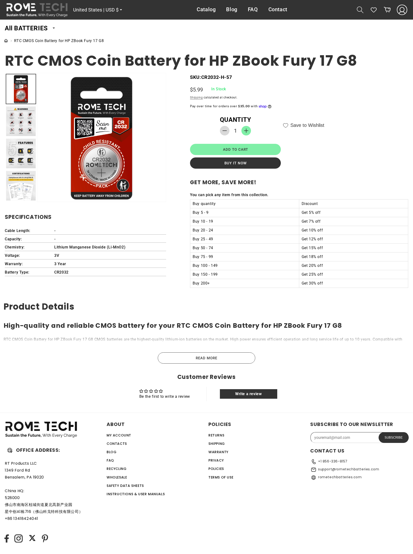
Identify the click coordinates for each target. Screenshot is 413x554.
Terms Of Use (220, 477)
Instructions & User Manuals (136, 494)
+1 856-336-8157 (333, 461)
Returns (216, 435)
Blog (111, 452)
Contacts (117, 443)
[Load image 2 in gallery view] (21, 121)
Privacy (216, 460)
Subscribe (394, 437)
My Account (119, 435)
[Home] (6, 41)
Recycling (116, 469)
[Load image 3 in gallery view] (21, 153)
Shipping (196, 97)
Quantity (235, 119)
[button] (360, 10)
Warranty (218, 452)
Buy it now (235, 163)
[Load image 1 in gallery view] (21, 89)
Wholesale (117, 477)
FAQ (110, 460)
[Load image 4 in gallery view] (21, 186)
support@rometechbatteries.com (348, 469)
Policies (216, 469)
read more (206, 358)
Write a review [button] (248, 394)
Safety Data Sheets (125, 485)
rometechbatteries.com (340, 477)
